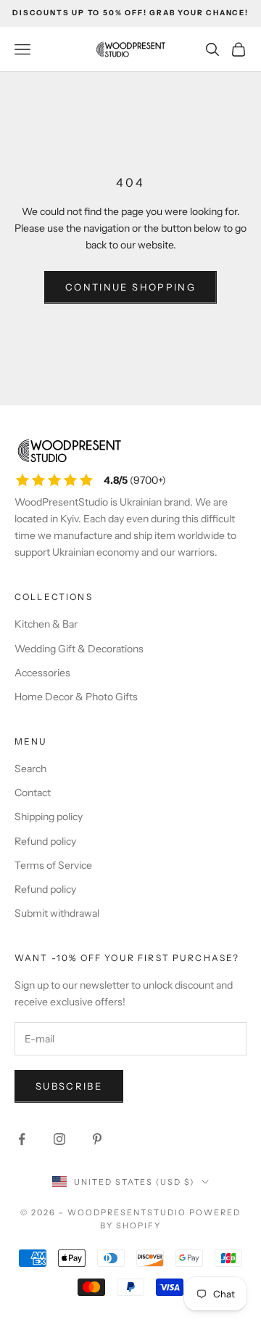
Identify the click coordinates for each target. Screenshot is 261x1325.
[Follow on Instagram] (59, 1139)
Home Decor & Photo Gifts (76, 696)
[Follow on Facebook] (21, 1139)
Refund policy (45, 841)
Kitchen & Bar (46, 624)
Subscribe (69, 1086)
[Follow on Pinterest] (97, 1139)
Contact (32, 792)
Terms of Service (53, 865)
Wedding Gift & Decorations (79, 648)
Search (30, 768)
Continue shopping (130, 287)
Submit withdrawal (56, 913)
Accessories (42, 672)
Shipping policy (48, 816)
